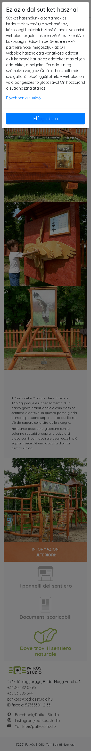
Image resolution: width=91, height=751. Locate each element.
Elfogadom (45, 118)
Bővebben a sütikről (23, 97)
